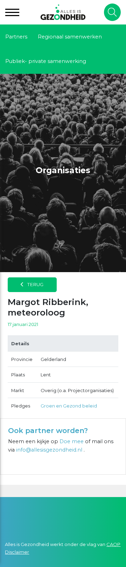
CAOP (113, 544)
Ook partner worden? (48, 430)
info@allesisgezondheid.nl (50, 450)
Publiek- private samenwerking (45, 61)
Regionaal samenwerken (70, 37)
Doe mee (71, 441)
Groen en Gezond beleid (69, 406)
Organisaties (63, 170)
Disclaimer (17, 552)
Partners (16, 37)
